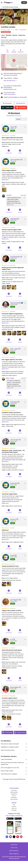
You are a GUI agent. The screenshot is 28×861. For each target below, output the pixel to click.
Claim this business (9, 94)
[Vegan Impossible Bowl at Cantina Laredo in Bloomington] (4, 333)
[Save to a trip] (22, 11)
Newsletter (14, 797)
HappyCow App (14, 813)
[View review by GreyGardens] (5, 441)
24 (4, 11)
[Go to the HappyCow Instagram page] (21, 836)
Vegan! (12, 127)
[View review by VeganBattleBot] (5, 258)
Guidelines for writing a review (9, 747)
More (2, 45)
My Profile (14, 790)
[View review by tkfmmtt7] (5, 521)
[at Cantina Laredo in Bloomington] (4, 190)
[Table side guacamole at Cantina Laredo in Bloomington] (4, 671)
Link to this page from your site (10, 768)
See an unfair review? (7, 771)
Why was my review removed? (10, 744)
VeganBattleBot (15, 257)
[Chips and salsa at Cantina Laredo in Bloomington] (4, 584)
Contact (14, 806)
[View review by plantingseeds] (5, 601)
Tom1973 (8, 195)
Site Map (14, 810)
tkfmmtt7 (13, 519)
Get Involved (14, 799)
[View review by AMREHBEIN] (5, 220)
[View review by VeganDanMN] (5, 304)
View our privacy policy (7, 750)
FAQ (14, 805)
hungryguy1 (13, 402)
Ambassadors (14, 792)
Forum (14, 796)
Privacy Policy (14, 844)
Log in (24, 2)
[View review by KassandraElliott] (5, 161)
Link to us (14, 808)
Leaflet (4, 69)
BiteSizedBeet (8, 88)
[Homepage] (8, 3)
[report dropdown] (25, 127)
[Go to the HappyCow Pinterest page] (17, 836)
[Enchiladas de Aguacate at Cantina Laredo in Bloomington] (4, 718)
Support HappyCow (14, 853)
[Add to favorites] (26, 11)
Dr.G (11, 639)
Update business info (10, 89)
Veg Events (14, 794)
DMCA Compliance (14, 850)
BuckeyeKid (13, 483)
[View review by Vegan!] (5, 128)
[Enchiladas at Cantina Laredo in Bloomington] (9, 584)
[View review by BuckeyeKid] (5, 485)
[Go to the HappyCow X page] (14, 836)
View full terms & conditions (9, 774)
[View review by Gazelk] (5, 557)
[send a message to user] (16, 127)
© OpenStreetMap (16, 69)
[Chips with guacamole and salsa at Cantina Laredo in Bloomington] (9, 718)
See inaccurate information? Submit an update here (12, 763)
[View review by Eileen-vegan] (5, 350)
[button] (14, 60)
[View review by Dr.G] (5, 641)
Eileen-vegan (14, 349)
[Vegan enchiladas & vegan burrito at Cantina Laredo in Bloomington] (4, 623)
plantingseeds (14, 600)
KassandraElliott (15, 160)
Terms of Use (14, 847)
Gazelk (12, 555)
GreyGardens (14, 440)
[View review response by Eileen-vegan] (3, 379)
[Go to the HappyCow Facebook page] (7, 836)
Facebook (20, 51)
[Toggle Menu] (1, 2)
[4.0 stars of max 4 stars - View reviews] (4, 29)
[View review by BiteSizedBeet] (5, 689)
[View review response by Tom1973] (3, 196)
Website (14, 51)
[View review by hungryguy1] (5, 403)
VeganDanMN (14, 303)
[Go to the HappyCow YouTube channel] (10, 836)
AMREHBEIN (13, 219)
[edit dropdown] (24, 198)
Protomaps (8, 69)
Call (7, 51)
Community (14, 788)
